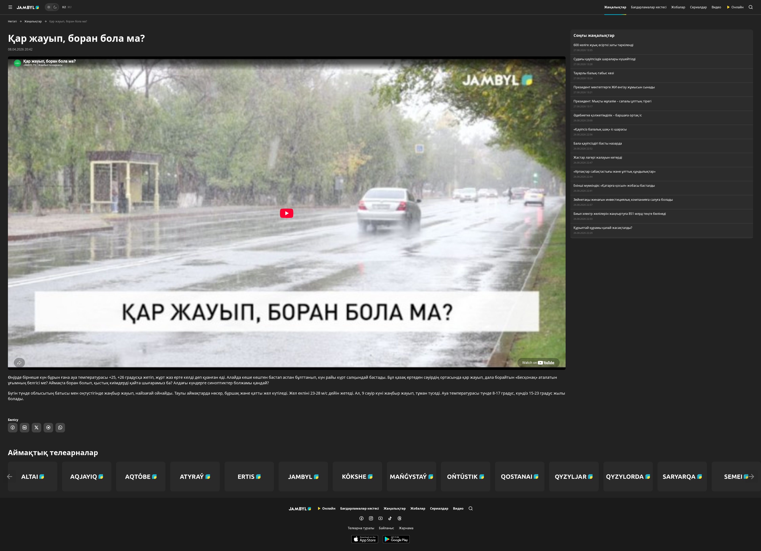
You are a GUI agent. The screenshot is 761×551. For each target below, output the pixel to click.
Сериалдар (698, 7)
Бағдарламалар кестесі (648, 7)
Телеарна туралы (361, 528)
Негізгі (12, 21)
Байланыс (386, 528)
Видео (716, 7)
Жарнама (406, 528)
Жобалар (678, 7)
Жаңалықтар (615, 7)
